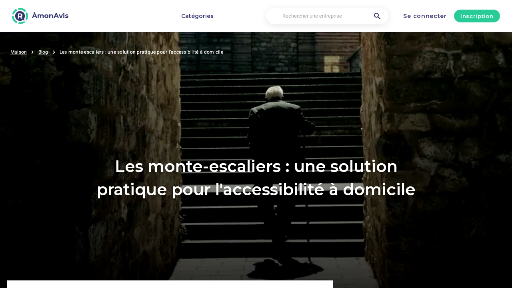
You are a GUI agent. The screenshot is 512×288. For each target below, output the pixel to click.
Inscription (476, 16)
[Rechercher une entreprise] (377, 16)
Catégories (197, 16)
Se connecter (424, 16)
